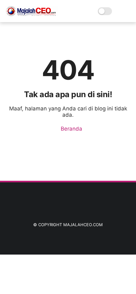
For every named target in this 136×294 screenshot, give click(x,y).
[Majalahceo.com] (31, 14)
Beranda (70, 129)
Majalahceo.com (83, 224)
